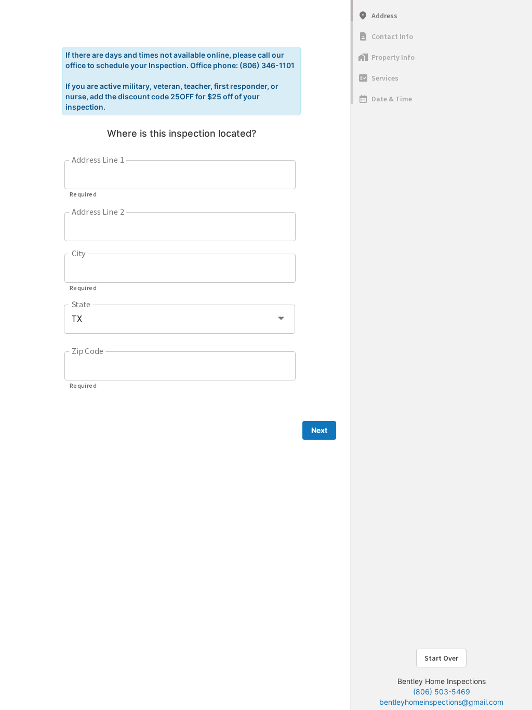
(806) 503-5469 (441, 691)
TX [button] (76, 319)
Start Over (441, 658)
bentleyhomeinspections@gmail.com (441, 702)
